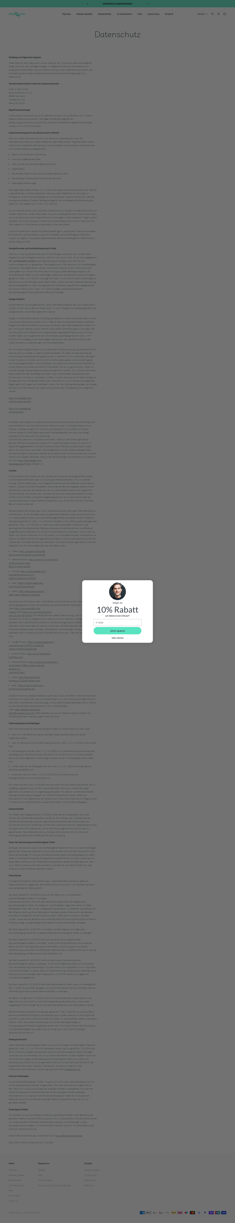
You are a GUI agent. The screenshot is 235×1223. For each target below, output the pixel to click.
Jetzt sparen (117, 630)
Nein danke (117, 637)
